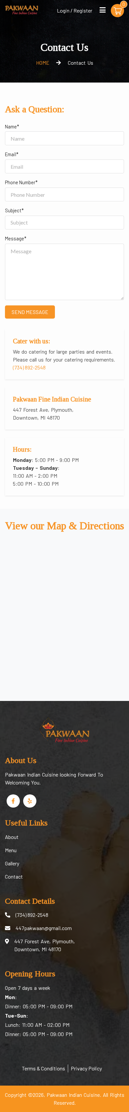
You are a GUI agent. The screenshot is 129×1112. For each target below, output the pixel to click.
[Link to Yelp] (29, 801)
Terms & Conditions (43, 1068)
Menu (11, 850)
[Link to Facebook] (13, 801)
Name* (12, 126)
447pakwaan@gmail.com (44, 928)
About (12, 837)
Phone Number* (21, 182)
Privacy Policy (86, 1068)
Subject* (14, 210)
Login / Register (74, 10)
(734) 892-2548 (29, 367)
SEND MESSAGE (30, 312)
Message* (15, 238)
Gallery (12, 863)
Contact (14, 876)
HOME (42, 62)
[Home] (21, 9)
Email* (12, 154)
